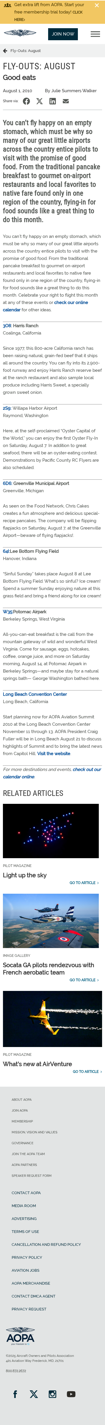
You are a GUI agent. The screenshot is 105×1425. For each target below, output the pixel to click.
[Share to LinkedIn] (52, 101)
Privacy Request (29, 1309)
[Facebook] (15, 1395)
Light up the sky (25, 875)
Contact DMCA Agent (33, 1296)
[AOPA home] (20, 35)
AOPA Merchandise (31, 1283)
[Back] (6, 50)
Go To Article (82, 883)
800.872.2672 (16, 1371)
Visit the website (53, 753)
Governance (23, 1143)
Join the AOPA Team (28, 1154)
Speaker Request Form (32, 1176)
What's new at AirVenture (37, 1064)
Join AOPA (20, 1111)
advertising (24, 1218)
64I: (6, 551)
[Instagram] (52, 1395)
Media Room (24, 1206)
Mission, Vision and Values (34, 1132)
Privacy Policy (27, 1257)
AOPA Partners (24, 1165)
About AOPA (22, 1100)
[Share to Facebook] (26, 101)
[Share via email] (65, 101)
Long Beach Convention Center (35, 694)
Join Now (63, 34)
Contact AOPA (26, 1193)
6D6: (7, 483)
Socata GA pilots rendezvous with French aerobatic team (48, 969)
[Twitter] (33, 1395)
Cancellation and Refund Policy (46, 1244)
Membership (22, 1121)
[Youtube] (71, 1395)
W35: (8, 611)
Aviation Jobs (25, 1270)
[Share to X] (39, 101)
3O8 (7, 325)
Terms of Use (25, 1231)
